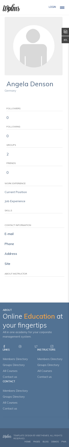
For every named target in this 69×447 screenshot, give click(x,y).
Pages (36, 441)
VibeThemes (42, 435)
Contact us (10, 377)
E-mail (9, 234)
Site (7, 264)
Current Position (16, 192)
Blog (46, 441)
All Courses (10, 371)
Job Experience (15, 201)
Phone (9, 244)
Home (27, 441)
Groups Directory (14, 365)
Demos (55, 441)
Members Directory (15, 359)
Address (11, 254)
